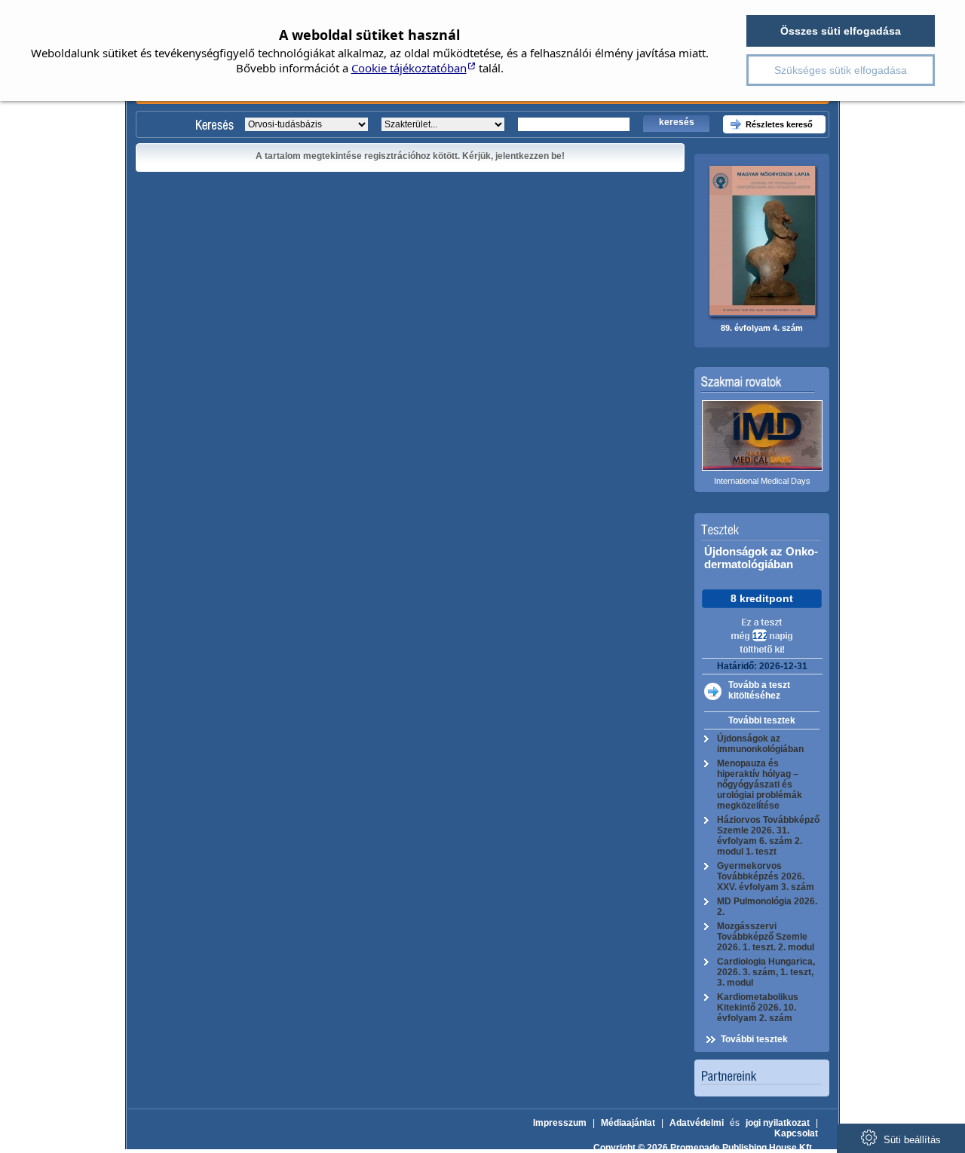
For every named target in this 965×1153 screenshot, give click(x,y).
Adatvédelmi (696, 1123)
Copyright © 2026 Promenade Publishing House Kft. (703, 1147)
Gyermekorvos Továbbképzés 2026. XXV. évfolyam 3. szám (765, 876)
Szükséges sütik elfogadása (840, 70)
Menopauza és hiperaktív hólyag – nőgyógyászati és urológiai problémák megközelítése (759, 784)
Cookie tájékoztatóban (409, 67)
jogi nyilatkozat (778, 1123)
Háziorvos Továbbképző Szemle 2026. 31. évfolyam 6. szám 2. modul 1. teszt (768, 836)
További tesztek (761, 720)
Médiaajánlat (628, 1123)
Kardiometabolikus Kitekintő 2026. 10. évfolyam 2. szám (757, 1007)
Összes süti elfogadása (840, 31)
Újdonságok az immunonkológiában (760, 743)
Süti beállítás (911, 1139)
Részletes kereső (779, 124)
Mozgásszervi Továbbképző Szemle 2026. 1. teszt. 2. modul (765, 937)
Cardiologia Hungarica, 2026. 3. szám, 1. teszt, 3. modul (766, 972)
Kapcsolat (796, 1133)
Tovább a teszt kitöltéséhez (759, 690)
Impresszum (560, 1123)
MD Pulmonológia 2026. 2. (767, 906)
